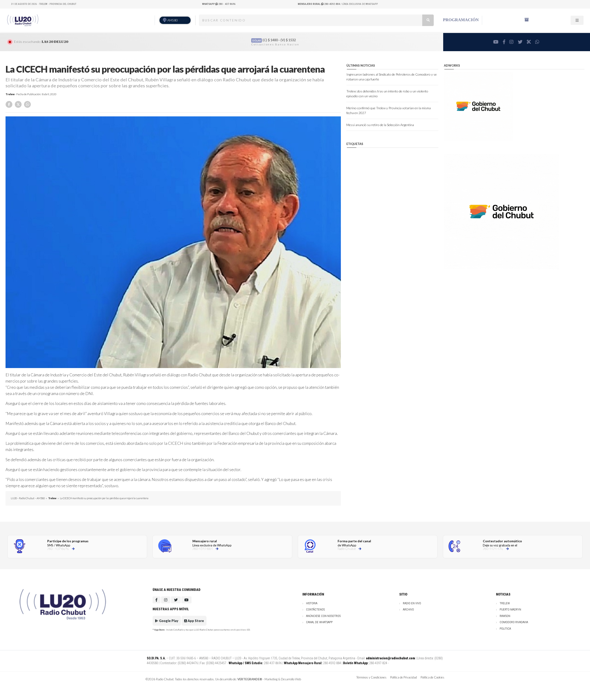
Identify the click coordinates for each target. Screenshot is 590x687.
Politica (505, 628)
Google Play (168, 621)
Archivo (408, 609)
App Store (195, 621)
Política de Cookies (432, 677)
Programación (461, 20)
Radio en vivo (412, 603)
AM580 (177, 20)
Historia (311, 603)
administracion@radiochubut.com (390, 658)
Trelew (10, 94)
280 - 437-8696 (219, 4)
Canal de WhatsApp (319, 622)
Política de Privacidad (403, 677)
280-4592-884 (319, 4)
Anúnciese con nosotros (323, 616)
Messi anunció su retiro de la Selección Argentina (380, 125)
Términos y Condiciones (371, 677)
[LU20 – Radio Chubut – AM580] (23, 20)
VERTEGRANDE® (249, 679)
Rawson (505, 616)
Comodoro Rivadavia (514, 622)
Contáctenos (315, 609)
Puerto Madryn (510, 609)
